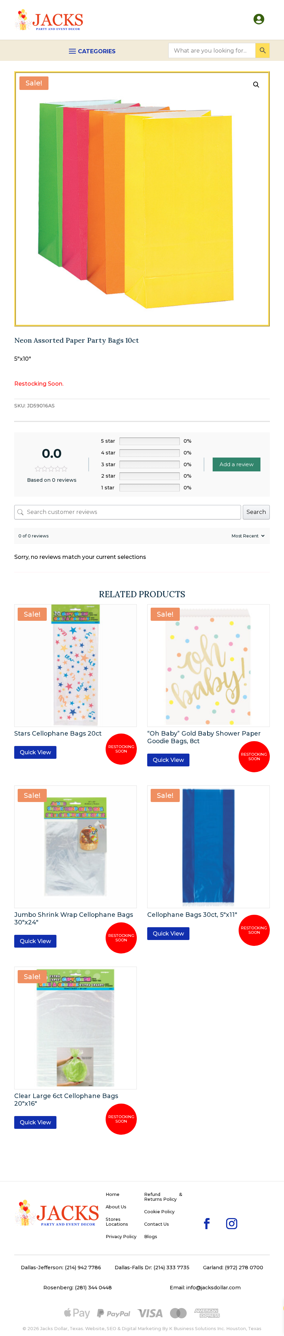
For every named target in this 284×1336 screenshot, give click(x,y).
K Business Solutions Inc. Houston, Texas (215, 1328)
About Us (116, 1207)
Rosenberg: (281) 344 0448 (77, 1287)
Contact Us (156, 1224)
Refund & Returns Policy (163, 1197)
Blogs (150, 1236)
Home (112, 1194)
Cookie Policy (159, 1211)
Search (256, 512)
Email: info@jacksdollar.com (205, 1287)
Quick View (35, 752)
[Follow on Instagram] (221, 1212)
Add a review (237, 464)
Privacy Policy (121, 1236)
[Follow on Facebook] (196, 1212)
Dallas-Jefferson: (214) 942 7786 (61, 1267)
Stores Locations (117, 1222)
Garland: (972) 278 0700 (233, 1267)
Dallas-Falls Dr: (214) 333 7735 (152, 1267)
